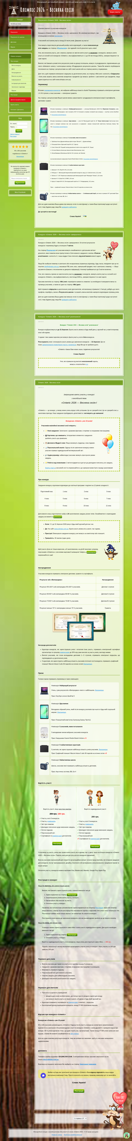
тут (87, 364)
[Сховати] (129, 1091)
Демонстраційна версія (18, 99)
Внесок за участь (17, 76)
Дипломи (13, 42)
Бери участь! (115, 12)
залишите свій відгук (69, 207)
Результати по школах (17, 37)
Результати (14, 32)
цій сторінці (74, 1034)
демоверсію (91, 552)
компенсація (57, 836)
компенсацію (64, 652)
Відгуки (13, 47)
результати (58, 36)
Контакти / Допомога (17, 109)
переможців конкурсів (52, 90)
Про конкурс (14, 61)
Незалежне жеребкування (59, 114)
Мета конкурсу (16, 65)
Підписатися (20, 182)
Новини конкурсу (16, 56)
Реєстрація (14, 95)
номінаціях (51, 821)
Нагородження (16, 72)
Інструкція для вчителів (19, 83)
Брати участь (15, 104)
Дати (13, 69)
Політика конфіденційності (73, 1134)
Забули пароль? (15, 134)
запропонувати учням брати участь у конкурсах (59, 345)
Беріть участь (50, 468)
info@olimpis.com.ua (51, 266)
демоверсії (57, 517)
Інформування (16, 80)
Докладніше (20, 156)
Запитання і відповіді (18, 87)
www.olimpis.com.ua (61, 529)
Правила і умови (57, 1134)
